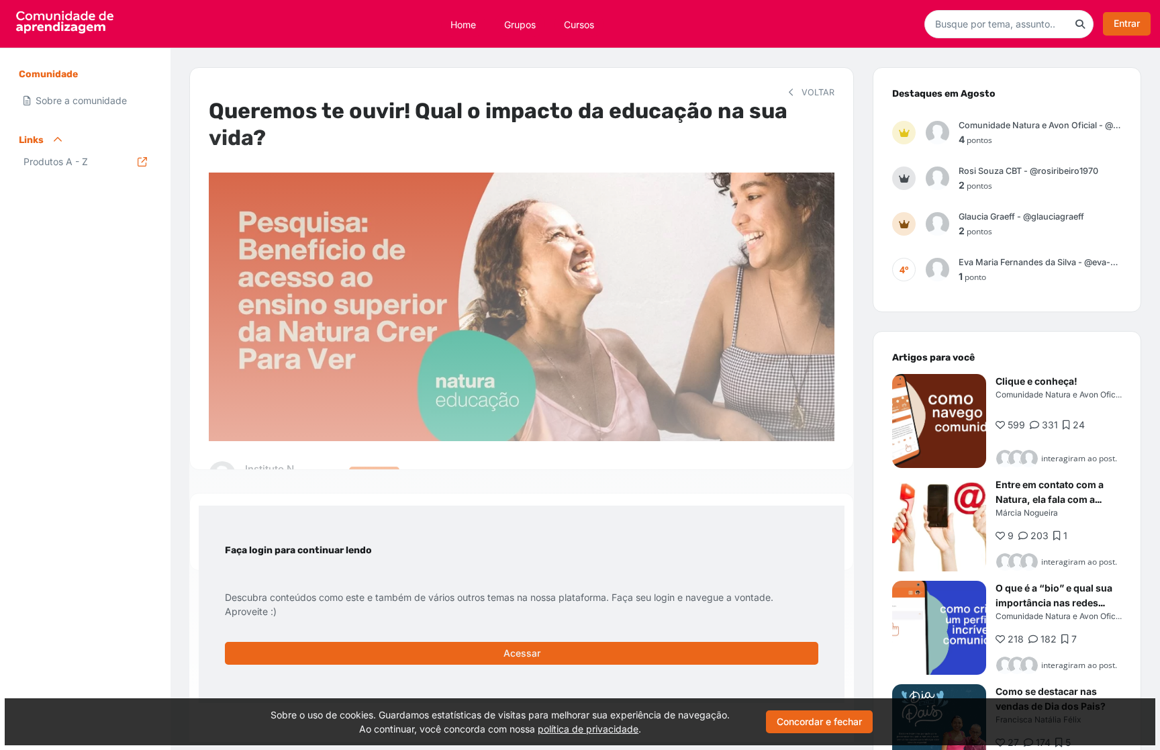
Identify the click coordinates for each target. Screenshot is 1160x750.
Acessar (521, 653)
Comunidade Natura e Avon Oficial (1060, 394)
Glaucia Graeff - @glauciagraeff (1021, 217)
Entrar (1127, 23)
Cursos (579, 24)
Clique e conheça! (1036, 381)
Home (463, 24)
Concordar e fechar (819, 721)
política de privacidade (588, 729)
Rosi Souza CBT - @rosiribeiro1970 (1028, 171)
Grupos (520, 24)
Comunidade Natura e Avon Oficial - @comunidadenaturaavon (1040, 125)
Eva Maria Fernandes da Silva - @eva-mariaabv (1040, 262)
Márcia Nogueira (1027, 513)
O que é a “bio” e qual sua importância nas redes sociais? (1054, 602)
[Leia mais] (939, 421)
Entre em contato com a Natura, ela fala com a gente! (1050, 499)
